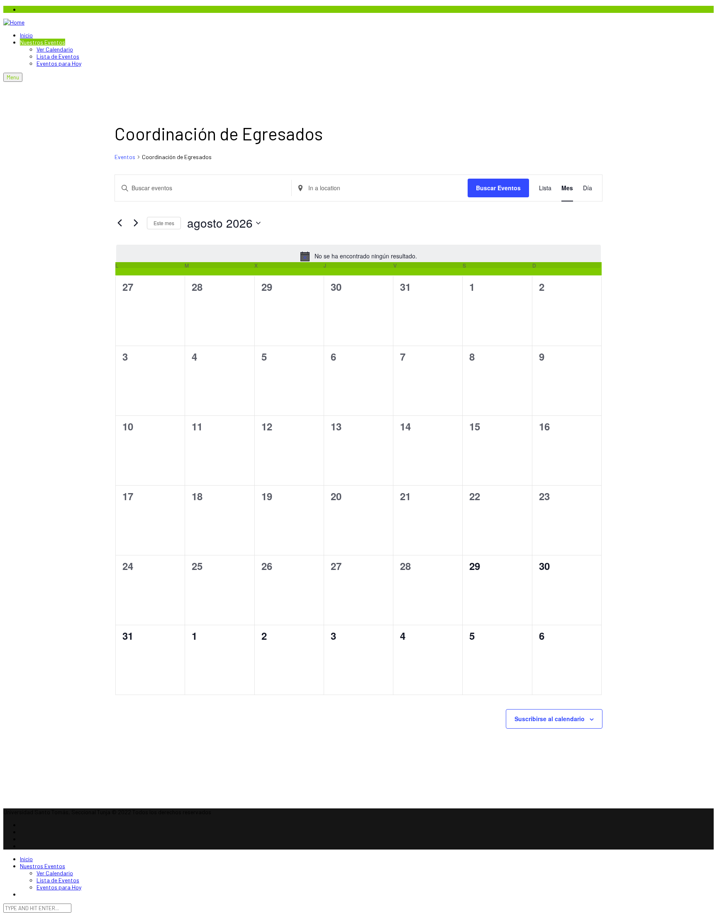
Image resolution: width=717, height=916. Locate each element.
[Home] (13, 22)
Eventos (125, 156)
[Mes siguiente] (136, 223)
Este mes (164, 222)
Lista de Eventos (58, 56)
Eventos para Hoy (59, 63)
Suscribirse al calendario (550, 719)
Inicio (26, 35)
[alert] (358, 256)
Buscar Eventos (498, 188)
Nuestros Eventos (42, 42)
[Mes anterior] (119, 223)
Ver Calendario (55, 49)
